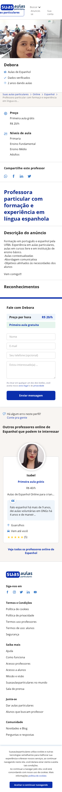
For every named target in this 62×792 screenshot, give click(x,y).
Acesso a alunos (16, 670)
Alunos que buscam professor (24, 712)
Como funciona (15, 657)
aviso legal (23, 386)
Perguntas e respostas (20, 735)
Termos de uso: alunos (20, 628)
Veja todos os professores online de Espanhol (31, 551)
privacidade (38, 386)
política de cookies (37, 775)
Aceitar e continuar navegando (31, 784)
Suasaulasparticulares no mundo (26, 682)
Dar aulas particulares (20, 705)
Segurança (12, 634)
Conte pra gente (17, 417)
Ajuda (9, 651)
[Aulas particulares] (13, 11)
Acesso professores (18, 663)
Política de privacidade (20, 615)
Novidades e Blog (16, 728)
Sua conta (50, 12)
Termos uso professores (21, 622)
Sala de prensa (15, 689)
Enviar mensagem (31, 395)
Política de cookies (17, 609)
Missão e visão (15, 676)
